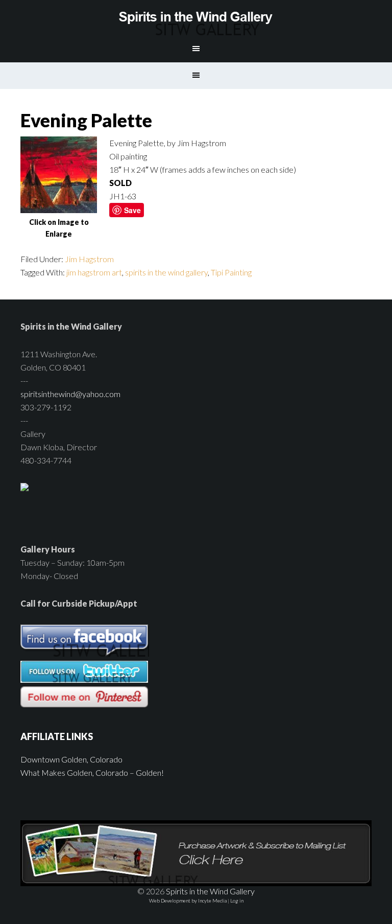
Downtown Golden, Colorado (71, 759)
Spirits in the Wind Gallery (195, 18)
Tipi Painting (231, 272)
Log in (236, 900)
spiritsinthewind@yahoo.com (70, 394)
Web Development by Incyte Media (188, 900)
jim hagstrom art (94, 272)
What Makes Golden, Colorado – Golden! (92, 772)
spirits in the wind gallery (166, 272)
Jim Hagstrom (89, 259)
